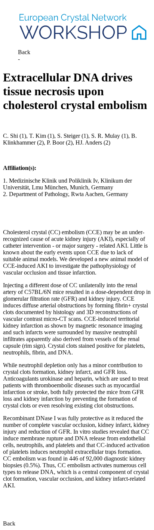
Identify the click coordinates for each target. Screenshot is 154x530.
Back (24, 52)
